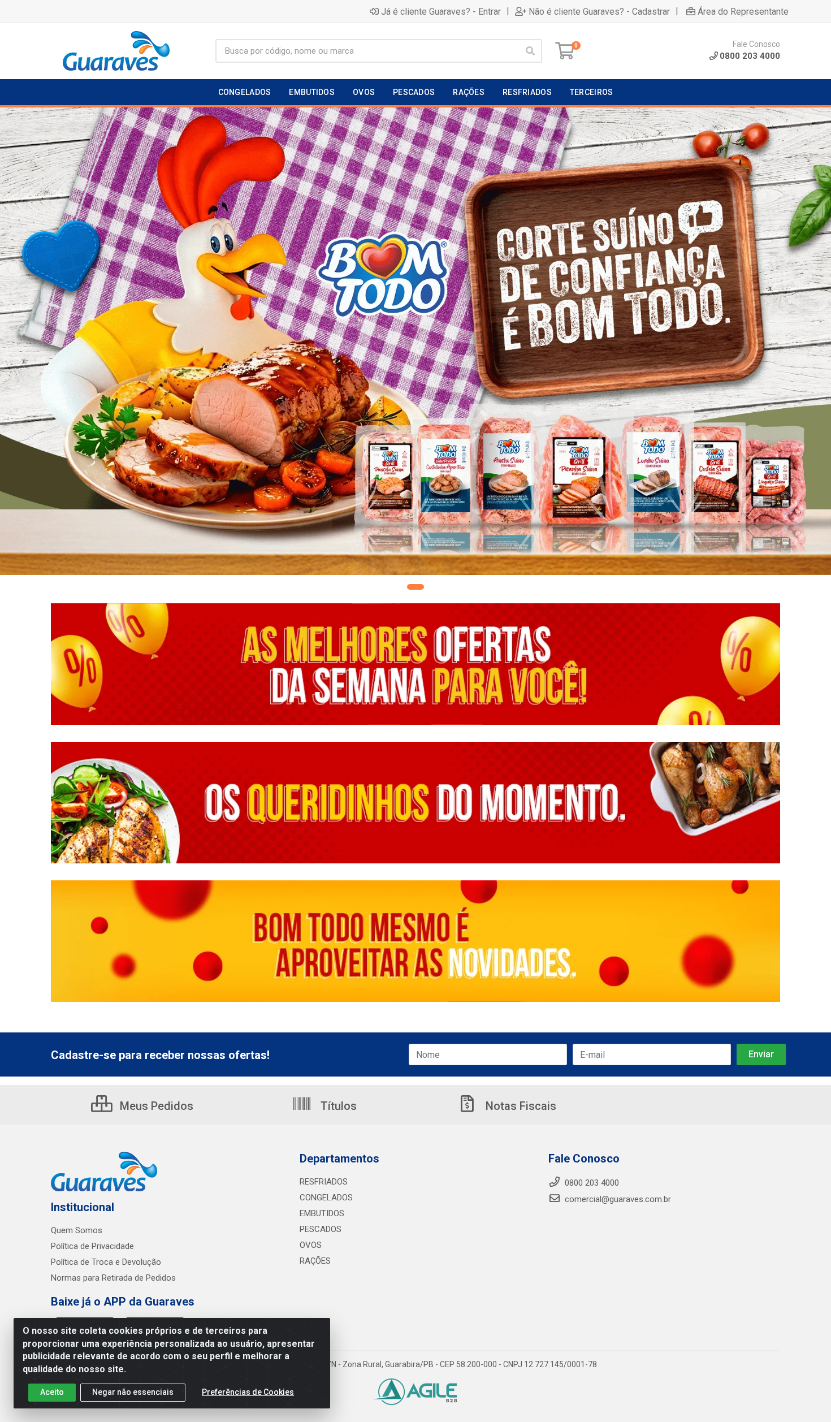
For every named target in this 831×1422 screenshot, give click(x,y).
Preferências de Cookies (248, 1392)
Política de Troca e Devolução (106, 1262)
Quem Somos (76, 1230)
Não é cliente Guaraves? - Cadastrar (599, 11)
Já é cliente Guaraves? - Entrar (441, 11)
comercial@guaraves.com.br (616, 1199)
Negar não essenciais (133, 1392)
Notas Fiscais (519, 1106)
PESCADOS (320, 1229)
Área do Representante (743, 11)
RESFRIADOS (324, 1182)
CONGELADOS (326, 1197)
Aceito (52, 1392)
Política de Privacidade (92, 1246)
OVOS (311, 1245)
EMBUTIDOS (322, 1213)
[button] (415, 587)
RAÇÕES (315, 1261)
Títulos (337, 1106)
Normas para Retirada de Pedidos (113, 1278)
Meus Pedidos (155, 1106)
